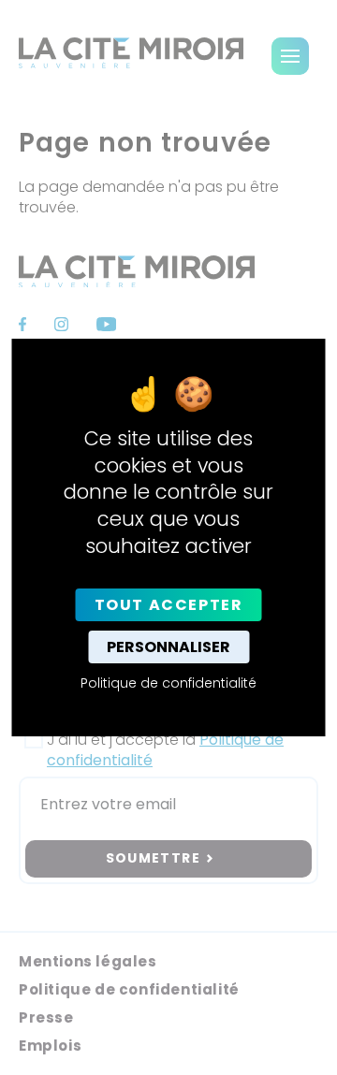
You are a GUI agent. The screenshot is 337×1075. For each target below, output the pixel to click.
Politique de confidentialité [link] (168, 683)
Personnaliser (168, 647)
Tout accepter (169, 605)
